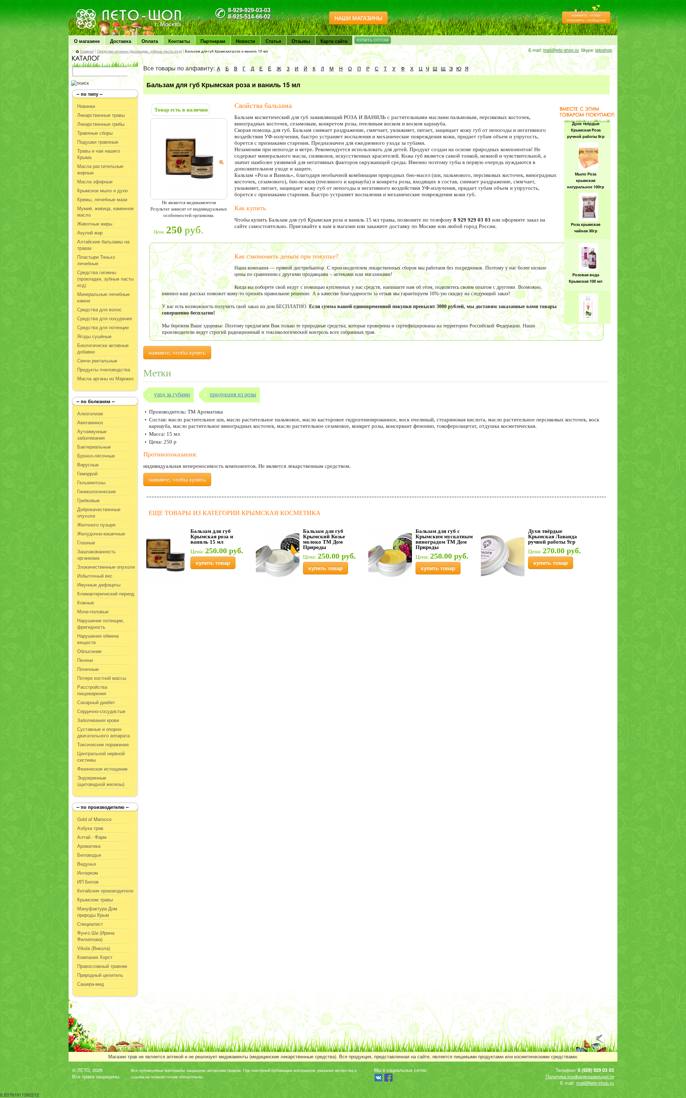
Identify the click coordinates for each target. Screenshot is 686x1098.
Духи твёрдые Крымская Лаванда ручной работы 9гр (552, 536)
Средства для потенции (103, 327)
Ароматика (88, 846)
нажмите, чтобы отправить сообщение (586, 17)
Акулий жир (90, 232)
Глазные (86, 542)
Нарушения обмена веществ (98, 639)
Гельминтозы (91, 482)
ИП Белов (88, 882)
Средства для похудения (104, 318)
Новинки (86, 106)
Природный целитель (100, 975)
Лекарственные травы (101, 115)
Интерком (87, 873)
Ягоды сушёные (94, 336)
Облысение (89, 651)
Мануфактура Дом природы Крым (97, 911)
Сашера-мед (90, 984)
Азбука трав (90, 828)
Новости (245, 41)
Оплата (149, 41)
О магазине (87, 41)
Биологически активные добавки (103, 348)
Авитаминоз (90, 422)
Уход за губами (172, 394)
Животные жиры (94, 224)
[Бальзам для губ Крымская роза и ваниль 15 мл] (189, 158)
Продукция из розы (233, 394)
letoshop (603, 50)
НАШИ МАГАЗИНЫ (358, 18)
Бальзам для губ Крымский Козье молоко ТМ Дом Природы (324, 539)
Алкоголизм (90, 413)
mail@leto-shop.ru (561, 50)
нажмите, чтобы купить (177, 353)
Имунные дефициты (98, 585)
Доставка (120, 41)
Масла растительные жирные (100, 169)
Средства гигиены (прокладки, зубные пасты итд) (139, 51)
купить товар (213, 563)
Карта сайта (333, 41)
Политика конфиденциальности (580, 1076)
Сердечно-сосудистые (101, 711)
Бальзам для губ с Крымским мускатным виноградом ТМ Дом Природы (444, 539)
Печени (85, 660)
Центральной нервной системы (101, 756)
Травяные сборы (95, 133)
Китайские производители (105, 890)
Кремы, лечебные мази (102, 199)
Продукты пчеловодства (103, 369)
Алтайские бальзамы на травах (103, 244)
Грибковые (88, 500)
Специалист (90, 924)
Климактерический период (105, 593)
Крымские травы (95, 899)
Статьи (273, 41)
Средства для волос (99, 309)
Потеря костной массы (101, 678)
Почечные (88, 669)
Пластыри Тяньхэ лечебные (96, 260)
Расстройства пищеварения (92, 690)
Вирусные (88, 464)
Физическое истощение (102, 769)
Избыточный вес (95, 576)
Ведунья (86, 864)
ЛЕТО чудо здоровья (94, 11)
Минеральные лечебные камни (103, 297)
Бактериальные (94, 447)
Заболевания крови (98, 720)
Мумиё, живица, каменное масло (105, 211)
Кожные (85, 602)
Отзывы (301, 41)
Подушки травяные (97, 142)
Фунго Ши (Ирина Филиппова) (95, 936)
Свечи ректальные (97, 360)
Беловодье (89, 855)
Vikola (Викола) (93, 948)
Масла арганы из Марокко (105, 378)
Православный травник (102, 966)
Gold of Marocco (94, 819)
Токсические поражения (103, 744)
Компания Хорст (95, 957)
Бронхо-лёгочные (96, 455)
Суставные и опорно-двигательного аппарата (103, 732)
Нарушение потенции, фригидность (100, 623)
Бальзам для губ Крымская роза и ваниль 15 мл (211, 536)
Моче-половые (93, 611)
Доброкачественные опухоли (98, 512)
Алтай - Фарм (91, 837)
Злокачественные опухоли (106, 567)
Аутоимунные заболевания (91, 434)
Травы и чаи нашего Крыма (98, 154)
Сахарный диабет (96, 702)
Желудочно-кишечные (101, 533)
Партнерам (212, 41)
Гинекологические (96, 491)
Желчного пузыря (96, 524)
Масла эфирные (95, 181)
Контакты (179, 41)
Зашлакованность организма (96, 554)
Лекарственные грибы (100, 124)
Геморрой (87, 473)
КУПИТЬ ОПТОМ (372, 40)
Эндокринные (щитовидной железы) (100, 781)
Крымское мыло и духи (102, 190)
